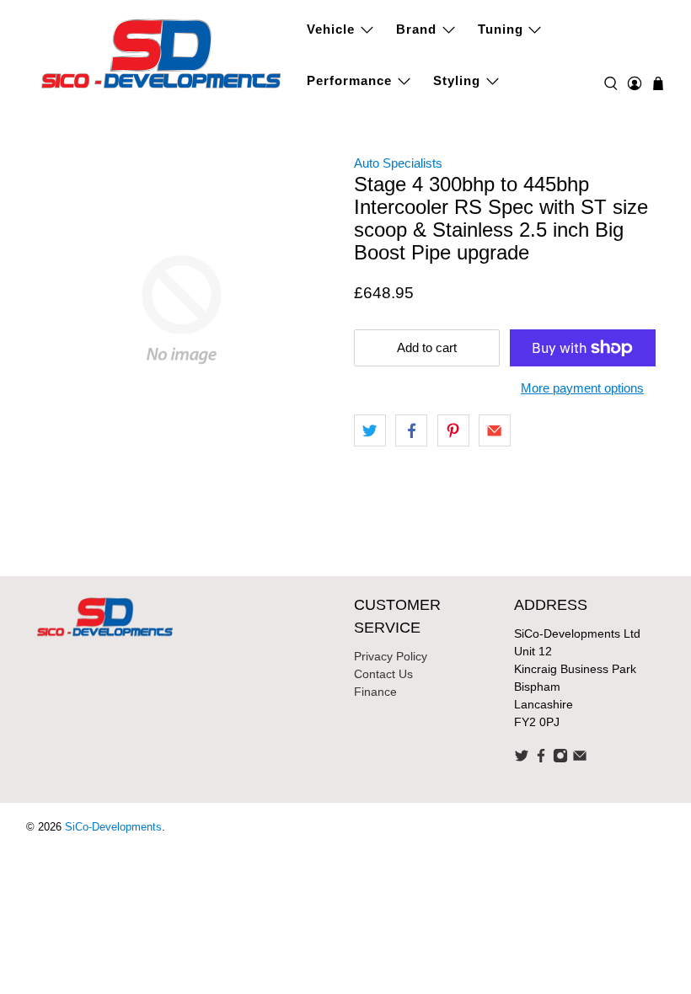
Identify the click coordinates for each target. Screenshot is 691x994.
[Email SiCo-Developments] (579, 759)
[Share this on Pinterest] (453, 430)
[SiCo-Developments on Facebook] (541, 759)
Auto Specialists (398, 163)
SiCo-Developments (113, 827)
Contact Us (383, 674)
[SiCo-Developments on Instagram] (560, 759)
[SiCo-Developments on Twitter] (521, 759)
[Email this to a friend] (495, 430)
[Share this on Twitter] (370, 430)
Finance (375, 691)
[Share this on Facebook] (411, 430)
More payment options (582, 388)
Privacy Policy (390, 656)
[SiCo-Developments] (161, 52)
